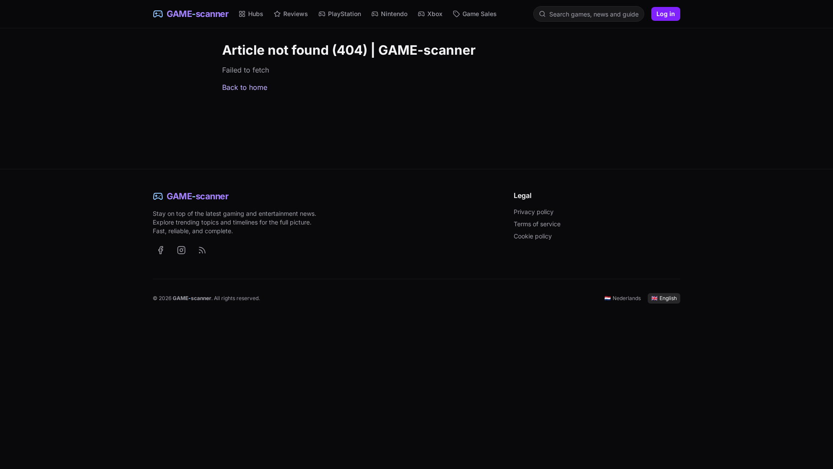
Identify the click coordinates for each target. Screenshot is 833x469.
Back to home (244, 87)
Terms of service (537, 224)
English (664, 298)
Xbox (435, 13)
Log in (665, 13)
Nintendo (394, 13)
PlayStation (344, 13)
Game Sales (479, 13)
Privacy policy (534, 211)
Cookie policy (533, 236)
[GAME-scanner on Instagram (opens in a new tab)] (181, 250)
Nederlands (622, 298)
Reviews (295, 13)
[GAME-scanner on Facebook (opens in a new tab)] (160, 250)
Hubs (255, 13)
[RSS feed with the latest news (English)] (202, 250)
